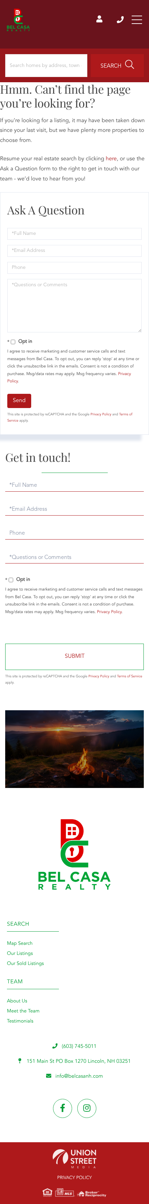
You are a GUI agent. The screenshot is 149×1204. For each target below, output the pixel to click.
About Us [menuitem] (17, 1001)
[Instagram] (86, 1108)
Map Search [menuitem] (20, 943)
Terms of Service (129, 676)
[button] (117, 65)
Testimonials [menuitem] (20, 1021)
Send (19, 401)
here (111, 159)
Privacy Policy (100, 414)
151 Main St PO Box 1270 (78, 1061)
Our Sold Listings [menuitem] (25, 963)
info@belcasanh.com (79, 1076)
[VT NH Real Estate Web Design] (74, 1158)
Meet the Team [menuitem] (23, 1011)
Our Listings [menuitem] (20, 953)
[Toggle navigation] (137, 20)
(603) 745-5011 (121, 19)
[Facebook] (62, 1108)
